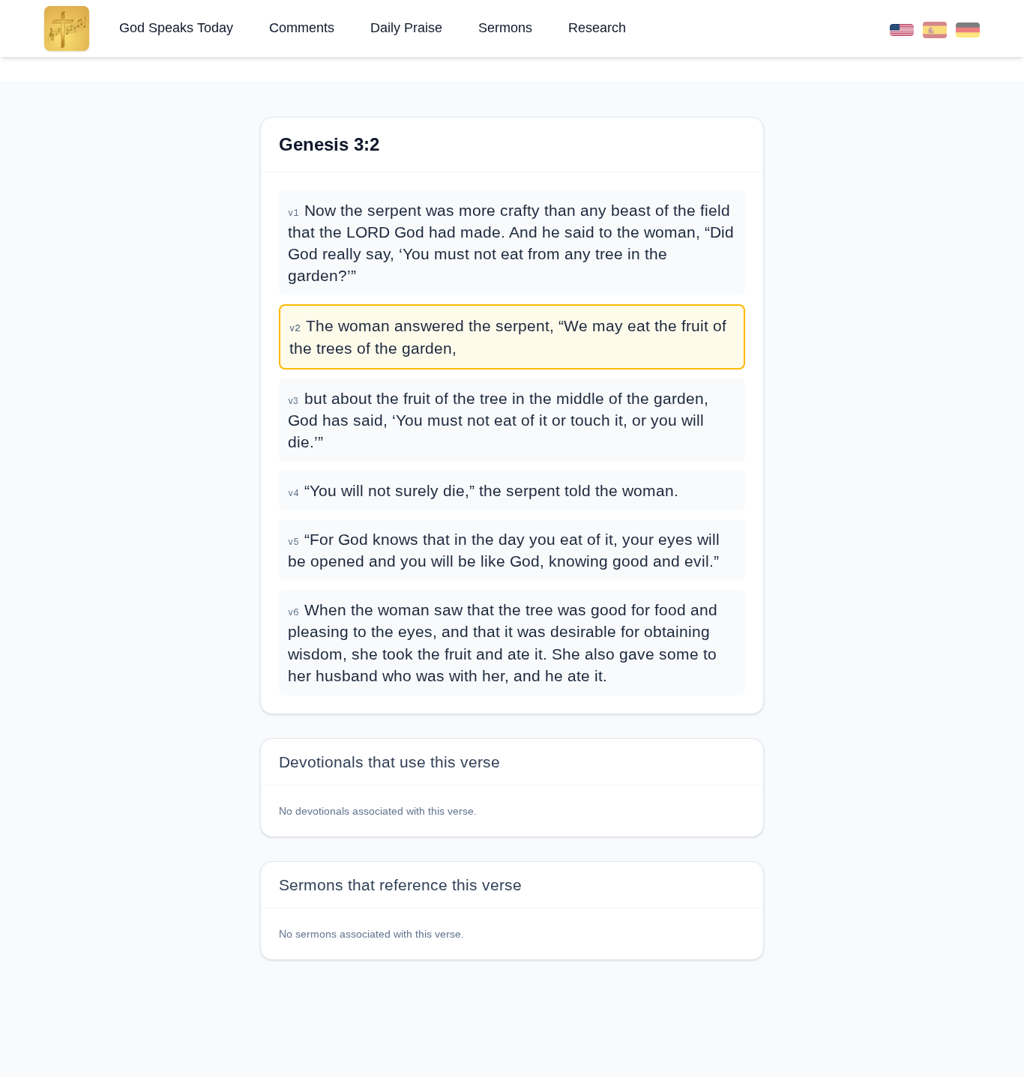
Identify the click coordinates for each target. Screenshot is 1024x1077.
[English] (902, 28)
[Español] (935, 28)
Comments (301, 27)
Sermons (505, 27)
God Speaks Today (176, 27)
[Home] (66, 28)
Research (597, 27)
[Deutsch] (968, 28)
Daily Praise (406, 27)
